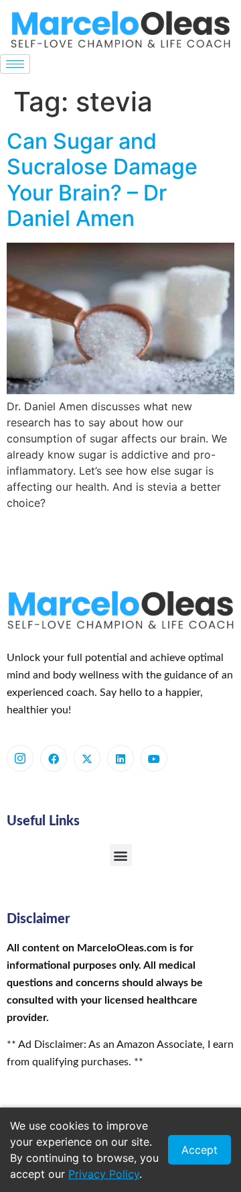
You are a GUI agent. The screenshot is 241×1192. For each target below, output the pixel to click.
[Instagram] (20, 758)
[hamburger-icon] (15, 64)
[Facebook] (53, 758)
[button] (121, 855)
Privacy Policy (103, 1174)
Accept (199, 1149)
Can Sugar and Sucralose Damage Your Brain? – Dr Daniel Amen (102, 179)
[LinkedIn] (120, 758)
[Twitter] (87, 758)
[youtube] (154, 758)
